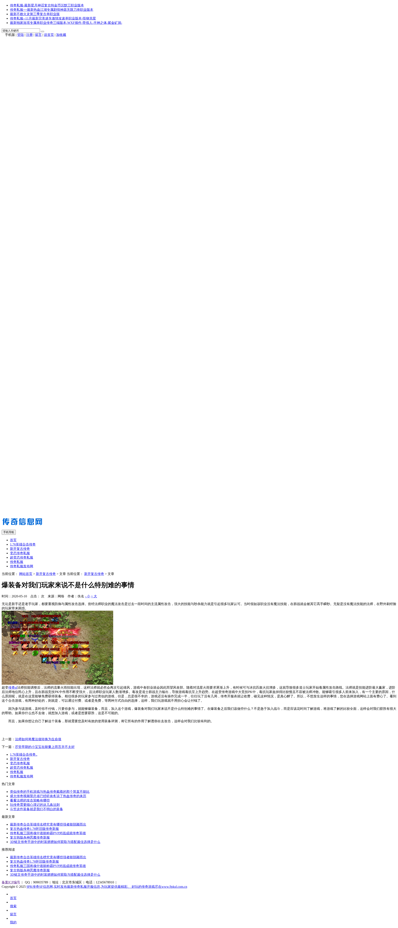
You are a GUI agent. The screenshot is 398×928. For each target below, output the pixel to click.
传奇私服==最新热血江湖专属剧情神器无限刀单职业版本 (51, 9)
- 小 (87, 596)
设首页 (49, 35)
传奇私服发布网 (21, 566)
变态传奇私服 (20, 553)
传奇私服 (16, 562)
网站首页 (25, 574)
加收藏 (61, 35)
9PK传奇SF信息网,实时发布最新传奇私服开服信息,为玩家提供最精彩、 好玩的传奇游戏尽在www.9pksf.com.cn (107, 886)
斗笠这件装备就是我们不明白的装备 (36, 809)
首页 (13, 540)
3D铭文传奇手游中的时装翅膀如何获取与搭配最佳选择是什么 (55, 842)
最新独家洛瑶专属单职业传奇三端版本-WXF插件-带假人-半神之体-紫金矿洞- (66, 22)
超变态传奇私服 (21, 557)
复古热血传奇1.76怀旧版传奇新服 (34, 829)
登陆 (20, 35)
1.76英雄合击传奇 (23, 544)
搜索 (13, 906)
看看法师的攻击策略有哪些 (30, 800)
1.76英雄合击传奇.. (23, 754)
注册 (29, 35)
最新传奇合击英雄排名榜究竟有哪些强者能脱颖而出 (48, 824)
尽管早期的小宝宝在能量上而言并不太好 (45, 747)
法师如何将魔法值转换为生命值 (38, 739)
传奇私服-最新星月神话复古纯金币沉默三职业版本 (47, 5)
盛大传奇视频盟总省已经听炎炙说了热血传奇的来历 (48, 796)
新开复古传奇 (20, 548)
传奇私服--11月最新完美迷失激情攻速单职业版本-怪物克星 (53, 18)
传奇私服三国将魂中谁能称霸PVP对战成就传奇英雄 (48, 833)
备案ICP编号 (11, 882)
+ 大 (94, 596)
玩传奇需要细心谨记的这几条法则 (35, 804)
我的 (13, 922)
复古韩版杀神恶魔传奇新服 (30, 837)
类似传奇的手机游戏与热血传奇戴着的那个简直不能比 (50, 791)
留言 (38, 35)
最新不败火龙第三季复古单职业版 (35, 14)
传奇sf (12, 687)
